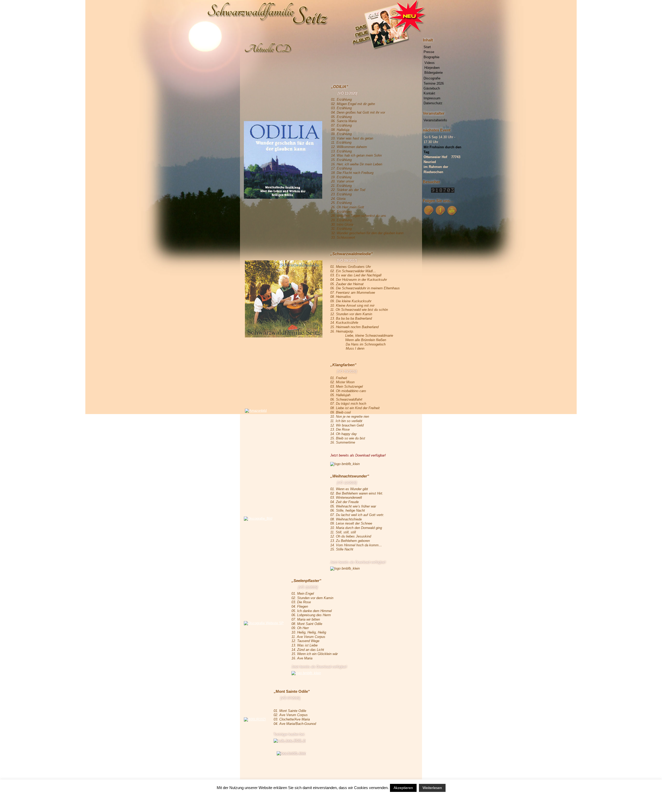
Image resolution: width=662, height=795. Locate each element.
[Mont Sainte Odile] (290, 740)
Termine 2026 (434, 83)
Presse (429, 52)
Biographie (431, 57)
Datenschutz (433, 103)
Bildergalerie (433, 73)
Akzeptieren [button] (403, 788)
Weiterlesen (432, 788)
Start (427, 47)
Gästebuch (432, 88)
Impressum (432, 98)
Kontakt (429, 93)
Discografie (432, 78)
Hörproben (432, 68)
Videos (429, 63)
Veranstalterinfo (435, 120)
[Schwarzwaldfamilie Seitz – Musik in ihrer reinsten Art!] (331, 22)
